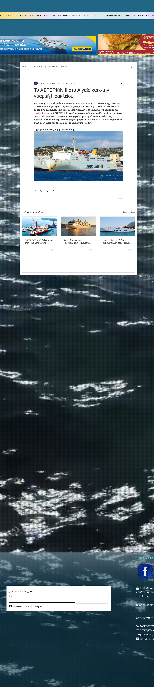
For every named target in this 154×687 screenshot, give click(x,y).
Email (12, 596)
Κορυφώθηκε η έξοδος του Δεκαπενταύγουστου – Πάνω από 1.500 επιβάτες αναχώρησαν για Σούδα (116, 241)
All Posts (25, 67)
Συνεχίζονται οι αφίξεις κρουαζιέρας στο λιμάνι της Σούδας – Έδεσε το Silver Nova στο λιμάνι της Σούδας (78, 241)
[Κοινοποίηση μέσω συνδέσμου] (53, 191)
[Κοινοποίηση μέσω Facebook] (35, 191)
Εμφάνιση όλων (129, 212)
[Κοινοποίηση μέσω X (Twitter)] (41, 191)
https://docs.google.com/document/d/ (51, 67)
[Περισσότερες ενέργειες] (121, 83)
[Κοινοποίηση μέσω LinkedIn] (47, 191)
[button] (132, 67)
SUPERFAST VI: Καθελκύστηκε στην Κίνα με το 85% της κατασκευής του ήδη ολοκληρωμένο (39, 241)
